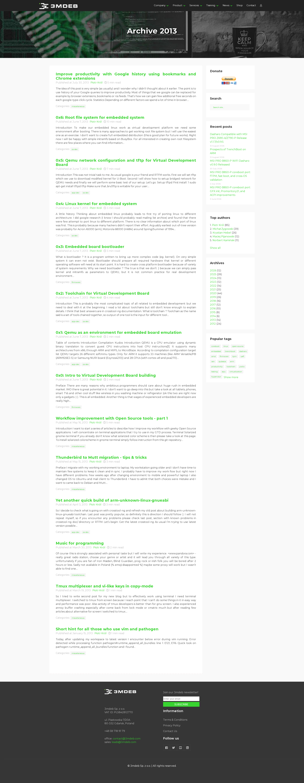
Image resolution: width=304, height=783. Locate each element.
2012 (213, 323)
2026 (213, 270)
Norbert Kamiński (223, 240)
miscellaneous (78, 106)
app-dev (75, 192)
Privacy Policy (171, 725)
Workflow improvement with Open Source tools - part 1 (112, 418)
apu (223, 371)
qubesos (222, 361)
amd (213, 356)
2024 (213, 278)
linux (226, 346)
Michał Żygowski (223, 228)
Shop (240, 5)
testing (214, 371)
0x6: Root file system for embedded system (100, 117)
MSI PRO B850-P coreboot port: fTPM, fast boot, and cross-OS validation (230, 176)
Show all (215, 247)
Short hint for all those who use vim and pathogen (107, 629)
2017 (213, 304)
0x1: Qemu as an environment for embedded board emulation (119, 332)
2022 (213, 285)
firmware (76, 282)
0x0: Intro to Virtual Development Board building (106, 375)
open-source (237, 346)
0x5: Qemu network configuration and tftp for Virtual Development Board (126, 162)
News (226, 5)
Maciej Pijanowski (223, 236)
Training (210, 5)
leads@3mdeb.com (124, 742)
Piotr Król (97, 82)
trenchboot (230, 351)
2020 (213, 293)
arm (232, 361)
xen (213, 361)
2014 (213, 316)
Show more (231, 377)
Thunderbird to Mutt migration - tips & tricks (101, 457)
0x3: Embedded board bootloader (90, 246)
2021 (213, 289)
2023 (213, 281)
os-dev (75, 149)
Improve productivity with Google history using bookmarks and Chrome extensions (126, 76)
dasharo (243, 351)
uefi (242, 356)
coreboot (215, 346)
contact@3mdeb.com (126, 738)
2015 (213, 312)
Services (194, 5)
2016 (213, 308)
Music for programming (80, 543)
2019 (213, 297)
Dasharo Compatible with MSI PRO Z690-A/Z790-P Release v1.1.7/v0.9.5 (228, 138)
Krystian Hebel (222, 232)
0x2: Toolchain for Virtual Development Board (102, 293)
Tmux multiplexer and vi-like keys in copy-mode (104, 586)
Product (177, 5)
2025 (213, 274)
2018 (213, 300)
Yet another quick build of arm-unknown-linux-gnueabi (112, 500)
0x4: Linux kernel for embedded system (96, 203)
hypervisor (216, 376)
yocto (241, 366)
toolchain (231, 366)
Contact (251, 5)
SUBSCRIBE (181, 704)
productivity (217, 366)
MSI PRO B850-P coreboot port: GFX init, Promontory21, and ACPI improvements (230, 191)
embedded (216, 351)
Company (159, 5)
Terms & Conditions (175, 719)
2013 (213, 319)
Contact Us (170, 731)
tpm (234, 356)
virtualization (236, 371)
